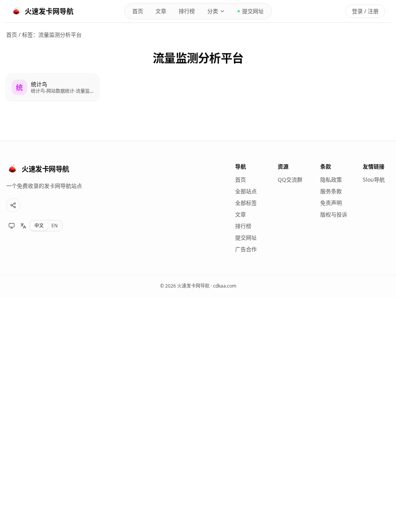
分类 (212, 11)
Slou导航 (374, 179)
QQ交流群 (290, 179)
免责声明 (331, 202)
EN (54, 225)
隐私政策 (331, 179)
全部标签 (246, 202)
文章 (160, 11)
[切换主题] (11, 225)
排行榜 (187, 11)
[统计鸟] (52, 87)
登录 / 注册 (365, 11)
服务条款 (331, 191)
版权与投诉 (333, 214)
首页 (137, 11)
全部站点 (246, 191)
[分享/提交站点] (13, 205)
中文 (39, 225)
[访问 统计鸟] (19, 87)
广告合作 (246, 249)
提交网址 (253, 11)
